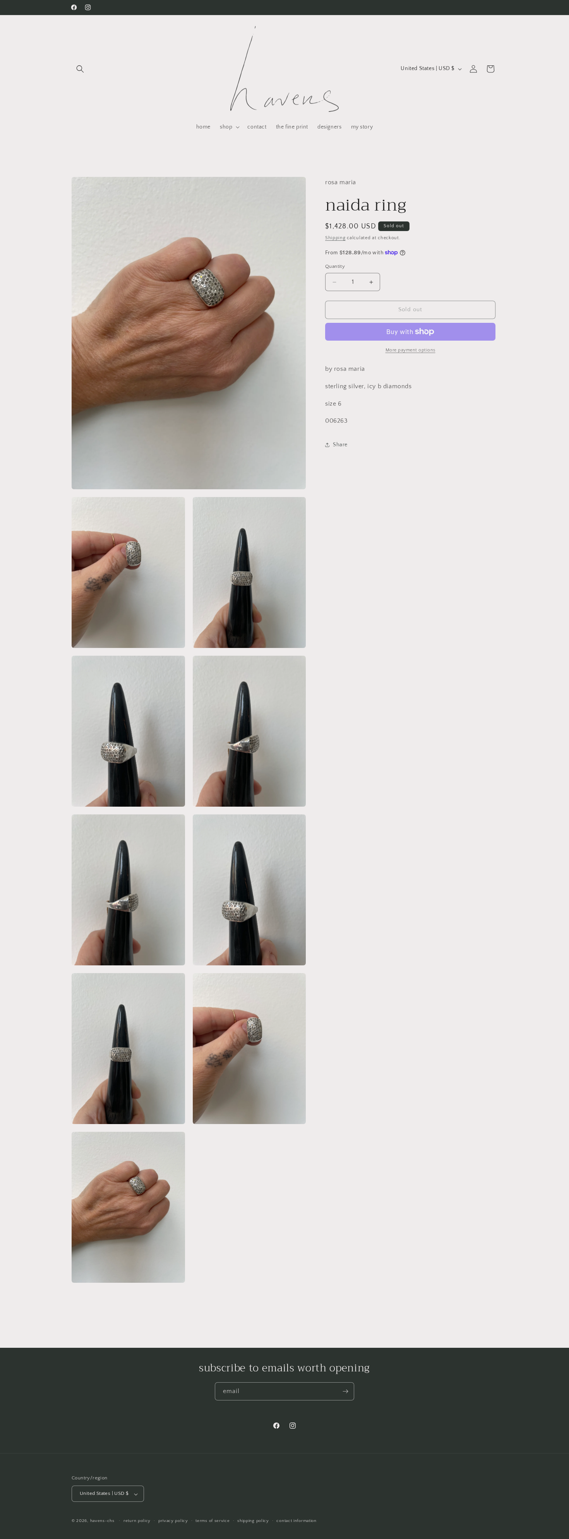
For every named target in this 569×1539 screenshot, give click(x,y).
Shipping (335, 237)
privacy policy (173, 1521)
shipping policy (253, 1521)
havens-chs (102, 1521)
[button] (80, 68)
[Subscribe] (345, 1391)
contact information (296, 1521)
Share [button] (340, 445)
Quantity (335, 266)
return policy (137, 1521)
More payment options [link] (410, 350)
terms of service (212, 1521)
